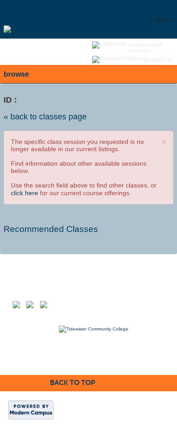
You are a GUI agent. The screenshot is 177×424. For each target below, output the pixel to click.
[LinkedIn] (47, 308)
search (163, 21)
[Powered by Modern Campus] (31, 409)
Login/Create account (145, 48)
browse (16, 74)
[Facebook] (19, 308)
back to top (72, 382)
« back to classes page (45, 116)
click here (24, 193)
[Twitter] (33, 308)
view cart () (156, 59)
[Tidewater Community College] (38, 18)
